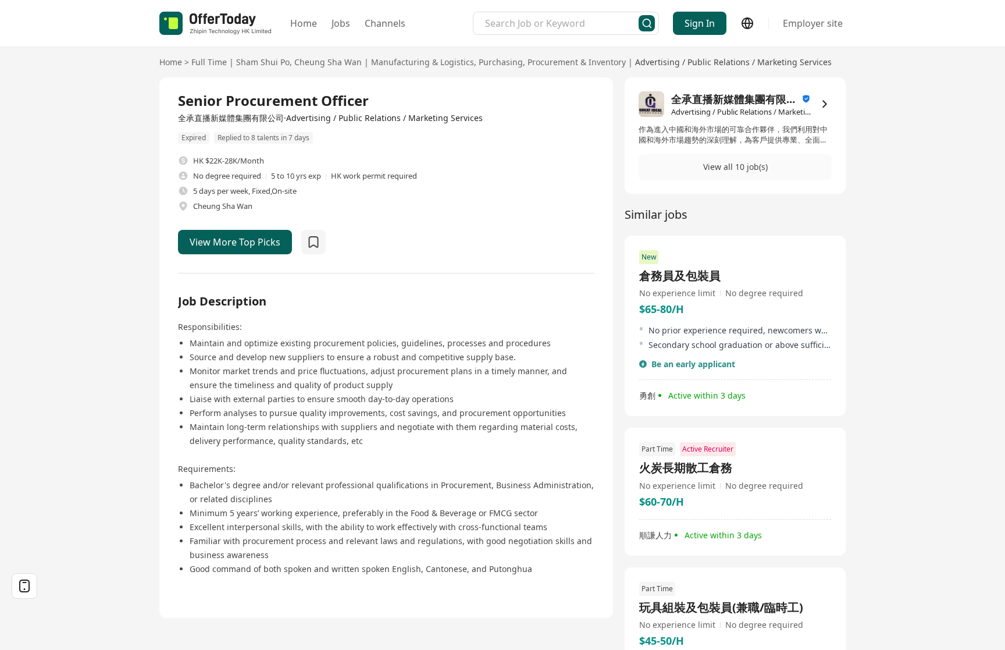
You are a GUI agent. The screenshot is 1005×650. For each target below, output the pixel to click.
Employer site (813, 23)
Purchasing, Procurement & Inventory (552, 62)
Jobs (341, 23)
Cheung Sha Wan (328, 62)
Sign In (700, 23)
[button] (735, 167)
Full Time (209, 62)
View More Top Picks (235, 242)
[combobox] (562, 23)
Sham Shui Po (263, 62)
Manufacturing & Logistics (422, 62)
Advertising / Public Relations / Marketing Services (733, 62)
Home (303, 23)
